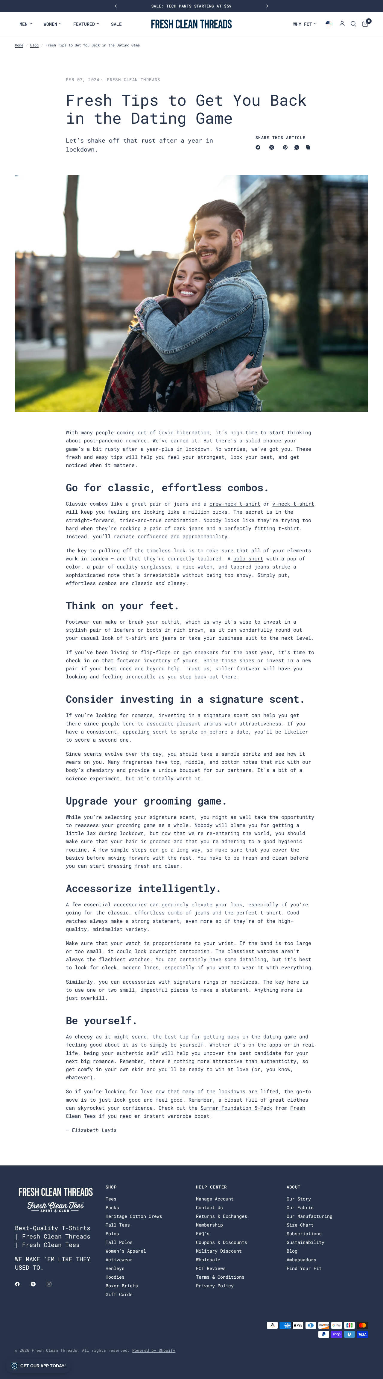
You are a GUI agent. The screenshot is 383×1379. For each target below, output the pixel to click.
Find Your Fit (304, 1268)
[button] (38, 1366)
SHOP (111, 1187)
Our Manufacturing (309, 1216)
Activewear (119, 1259)
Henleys (115, 1268)
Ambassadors (301, 1259)
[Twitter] (37, 1284)
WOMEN (50, 24)
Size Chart (300, 1225)
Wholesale (208, 1259)
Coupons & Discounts (221, 1242)
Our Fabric (300, 1207)
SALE (116, 24)
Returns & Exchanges (221, 1216)
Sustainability (305, 1242)
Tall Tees (118, 1225)
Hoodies (115, 1277)
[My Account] (342, 24)
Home (19, 45)
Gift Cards (119, 1294)
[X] (272, 147)
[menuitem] (26, 24)
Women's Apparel (126, 1251)
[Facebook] (259, 147)
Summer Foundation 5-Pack (236, 1107)
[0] (363, 24)
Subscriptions (304, 1233)
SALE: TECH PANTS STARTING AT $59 (191, 6)
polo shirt (248, 558)
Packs (112, 1207)
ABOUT (294, 1187)
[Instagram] (53, 1284)
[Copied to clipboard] (309, 147)
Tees (111, 1199)
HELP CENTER (211, 1187)
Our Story (299, 1199)
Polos (112, 1233)
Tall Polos (119, 1242)
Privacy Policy (215, 1286)
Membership (209, 1225)
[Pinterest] (286, 147)
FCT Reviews (211, 1268)
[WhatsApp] (298, 147)
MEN (23, 24)
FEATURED (84, 24)
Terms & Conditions (220, 1277)
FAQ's (202, 1233)
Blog (34, 45)
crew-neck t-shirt (234, 503)
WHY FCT (302, 24)
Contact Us (209, 1207)
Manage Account (215, 1199)
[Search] (353, 24)
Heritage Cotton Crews (134, 1216)
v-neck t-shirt (293, 503)
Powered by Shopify (153, 1350)
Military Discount (219, 1251)
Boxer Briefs (122, 1286)
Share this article (281, 138)
